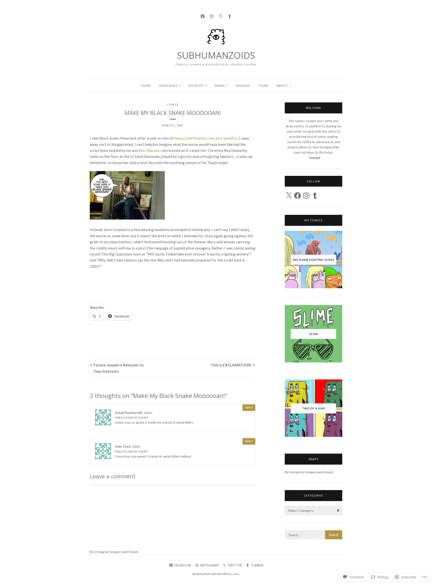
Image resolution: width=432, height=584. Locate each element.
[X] (289, 196)
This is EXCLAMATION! (231, 365)
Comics (173, 104)
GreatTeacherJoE (128, 413)
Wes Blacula (148, 150)
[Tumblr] (229, 15)
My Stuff (196, 85)
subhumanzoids (216, 55)
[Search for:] (313, 535)
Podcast (243, 85)
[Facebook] (202, 15)
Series (220, 85)
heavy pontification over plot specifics (205, 138)
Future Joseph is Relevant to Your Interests (119, 368)
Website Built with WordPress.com (215, 574)
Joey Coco (123, 446)
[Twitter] (220, 15)
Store (263, 85)
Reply (249, 407)
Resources (168, 85)
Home (146, 85)
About (282, 85)
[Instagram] (211, 15)
